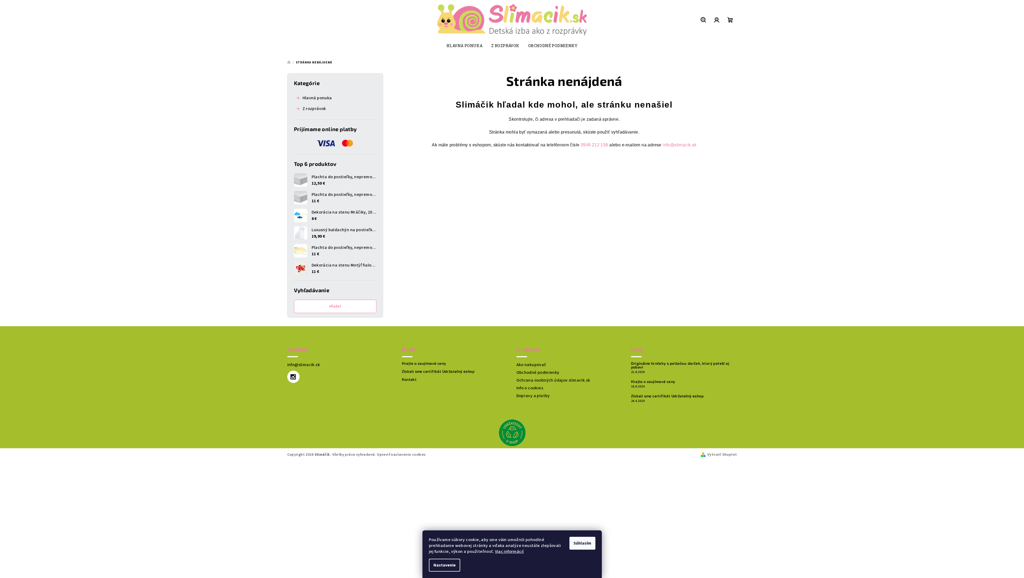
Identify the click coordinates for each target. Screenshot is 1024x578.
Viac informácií (509, 551)
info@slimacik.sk (679, 145)
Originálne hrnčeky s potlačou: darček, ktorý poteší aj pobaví (680, 365)
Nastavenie (444, 565)
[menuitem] (464, 46)
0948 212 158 (594, 145)
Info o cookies (529, 388)
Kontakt (409, 379)
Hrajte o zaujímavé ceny (424, 363)
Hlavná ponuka (317, 98)
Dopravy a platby (533, 396)
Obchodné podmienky (538, 372)
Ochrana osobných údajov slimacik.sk (553, 380)
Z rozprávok (314, 109)
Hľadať (335, 306)
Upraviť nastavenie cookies (401, 454)
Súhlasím (582, 543)
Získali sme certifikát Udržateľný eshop (438, 371)
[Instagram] (293, 377)
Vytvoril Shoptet (722, 454)
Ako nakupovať (531, 365)
